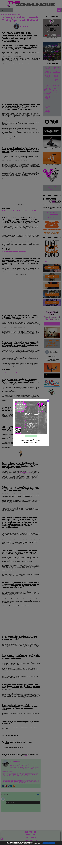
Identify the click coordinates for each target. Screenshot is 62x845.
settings (38, 843)
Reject (52, 843)
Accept (45, 843)
